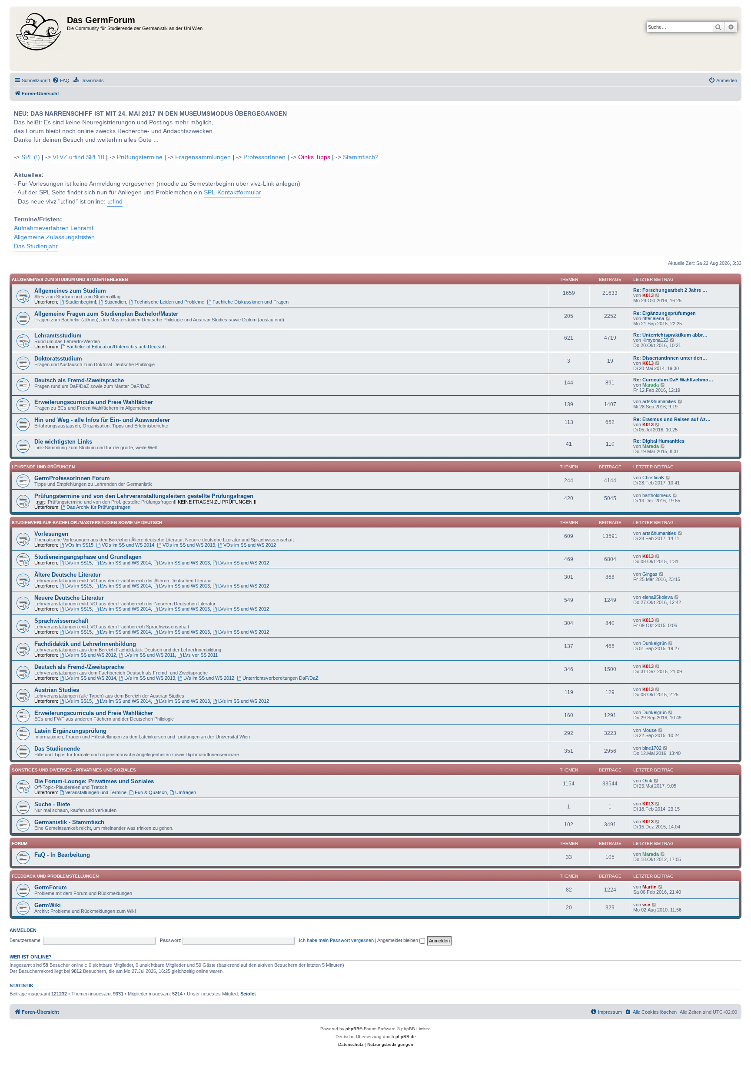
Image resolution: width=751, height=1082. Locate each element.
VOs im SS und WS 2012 (249, 545)
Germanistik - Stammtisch (69, 822)
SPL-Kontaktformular (232, 192)
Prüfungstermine (140, 157)
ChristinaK (653, 477)
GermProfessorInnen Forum (72, 478)
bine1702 (651, 748)
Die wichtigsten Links (63, 441)
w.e (646, 904)
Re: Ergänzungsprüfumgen (664, 313)
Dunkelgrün (654, 643)
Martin (649, 886)
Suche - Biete (52, 804)
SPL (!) (30, 157)
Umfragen (185, 792)
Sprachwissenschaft (61, 621)
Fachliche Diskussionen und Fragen (251, 301)
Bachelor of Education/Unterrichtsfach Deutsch (116, 346)
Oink (647, 780)
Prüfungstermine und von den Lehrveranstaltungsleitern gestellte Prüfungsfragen (143, 496)
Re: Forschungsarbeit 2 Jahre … (670, 290)
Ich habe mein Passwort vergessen (336, 940)
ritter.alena (653, 318)
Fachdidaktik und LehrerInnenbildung (85, 644)
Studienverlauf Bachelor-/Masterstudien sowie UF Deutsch (87, 522)
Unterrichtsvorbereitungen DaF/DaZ (281, 678)
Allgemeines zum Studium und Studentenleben (70, 279)
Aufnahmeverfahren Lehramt (53, 228)
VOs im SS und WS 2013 (189, 545)
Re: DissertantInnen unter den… (670, 358)
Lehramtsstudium (58, 335)
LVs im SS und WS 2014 (125, 562)
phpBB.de (405, 1036)
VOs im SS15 (79, 545)
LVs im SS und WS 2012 (243, 562)
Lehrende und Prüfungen (43, 466)
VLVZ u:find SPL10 (78, 157)
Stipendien (115, 301)
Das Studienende (57, 748)
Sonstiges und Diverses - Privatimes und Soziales (74, 770)
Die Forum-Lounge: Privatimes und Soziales (94, 781)
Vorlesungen (51, 534)
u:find (115, 201)
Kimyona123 (655, 340)
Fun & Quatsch (151, 792)
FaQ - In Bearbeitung (62, 855)
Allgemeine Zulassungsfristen (54, 237)
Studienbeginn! (80, 301)
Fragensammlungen (203, 157)
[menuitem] (61, 80)
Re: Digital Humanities (659, 441)
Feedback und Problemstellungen (55, 876)
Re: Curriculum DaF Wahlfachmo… (673, 379)
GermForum (50, 887)
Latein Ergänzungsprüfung (70, 731)
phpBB (352, 1028)
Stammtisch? (361, 157)
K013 (648, 295)
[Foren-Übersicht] (39, 39)
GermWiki (47, 905)
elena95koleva (657, 597)
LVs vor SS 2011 (200, 655)
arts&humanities (659, 401)
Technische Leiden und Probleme (169, 301)
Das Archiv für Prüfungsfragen (98, 507)
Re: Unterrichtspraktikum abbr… (670, 334)
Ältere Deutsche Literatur (67, 574)
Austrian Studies (56, 690)
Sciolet (248, 993)
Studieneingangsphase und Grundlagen (88, 557)
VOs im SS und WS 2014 (128, 545)
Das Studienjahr (36, 246)
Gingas (650, 574)
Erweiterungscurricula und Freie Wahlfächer (93, 402)
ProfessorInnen (264, 157)
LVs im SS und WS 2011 (149, 655)
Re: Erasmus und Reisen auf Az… (672, 419)
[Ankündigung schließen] (734, 111)
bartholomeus (656, 495)
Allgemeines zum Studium (70, 290)
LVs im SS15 (78, 562)
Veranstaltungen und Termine (95, 792)
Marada (650, 384)
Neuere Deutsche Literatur (69, 597)
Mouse (649, 730)
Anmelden (23, 930)
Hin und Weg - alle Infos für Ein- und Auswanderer (102, 420)
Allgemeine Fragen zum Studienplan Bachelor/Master (106, 314)
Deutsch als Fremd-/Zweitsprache (79, 380)
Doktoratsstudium (58, 358)
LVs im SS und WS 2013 (184, 562)
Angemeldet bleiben (398, 940)
